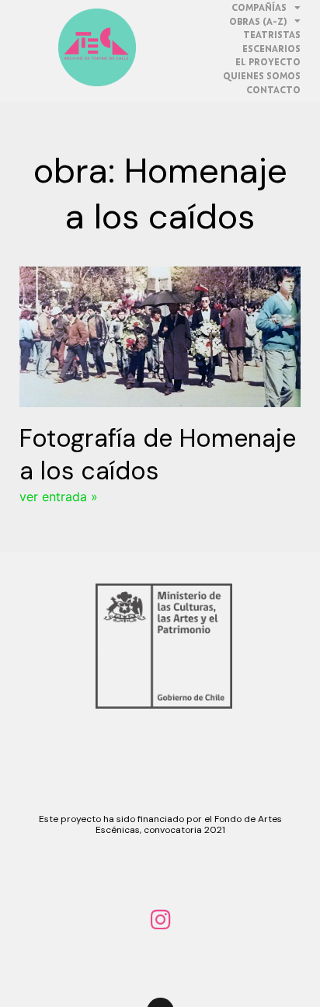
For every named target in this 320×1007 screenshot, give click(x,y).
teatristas (272, 34)
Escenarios (271, 48)
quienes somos (262, 76)
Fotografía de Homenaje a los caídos (157, 454)
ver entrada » (58, 496)
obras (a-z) (258, 21)
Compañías (259, 7)
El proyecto (268, 62)
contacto (273, 90)
